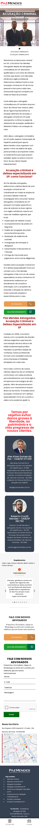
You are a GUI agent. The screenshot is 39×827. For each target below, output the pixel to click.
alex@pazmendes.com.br (19, 487)
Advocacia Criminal (13, 779)
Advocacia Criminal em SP (15, 782)
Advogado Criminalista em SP (16, 787)
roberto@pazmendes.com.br (19, 547)
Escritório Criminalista (14, 799)
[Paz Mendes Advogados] (11, 5)
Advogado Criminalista (14, 784)
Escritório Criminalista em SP (16, 802)
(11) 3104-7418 (16, 304)
